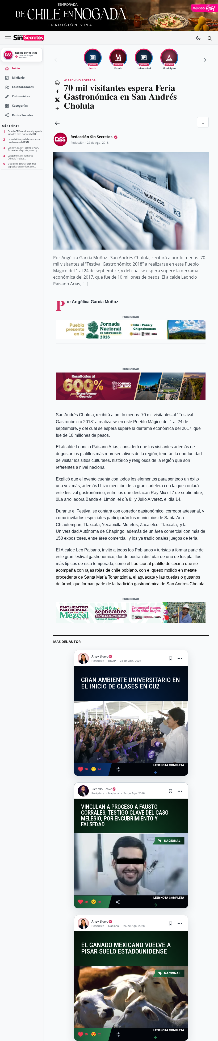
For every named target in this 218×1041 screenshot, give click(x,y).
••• (180, 658)
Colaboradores (22, 87)
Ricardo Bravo (101, 789)
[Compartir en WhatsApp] (57, 82)
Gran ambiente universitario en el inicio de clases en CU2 (130, 683)
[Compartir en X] (57, 99)
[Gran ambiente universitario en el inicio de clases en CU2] (131, 732)
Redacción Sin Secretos (91, 136)
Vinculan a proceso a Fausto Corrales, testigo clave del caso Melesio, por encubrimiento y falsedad (125, 815)
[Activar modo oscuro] (198, 38)
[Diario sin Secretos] (28, 38)
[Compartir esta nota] (117, 769)
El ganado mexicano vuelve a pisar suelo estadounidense (126, 948)
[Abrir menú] (7, 38)
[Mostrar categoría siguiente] (204, 59)
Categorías (20, 105)
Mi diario (18, 77)
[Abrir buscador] (209, 38)
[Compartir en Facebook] (57, 91)
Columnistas (21, 96)
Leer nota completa (168, 769)
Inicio (16, 68)
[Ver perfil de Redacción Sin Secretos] (60, 139)
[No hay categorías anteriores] (56, 59)
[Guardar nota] (170, 658)
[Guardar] (203, 122)
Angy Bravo (99, 656)
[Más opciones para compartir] (57, 108)
